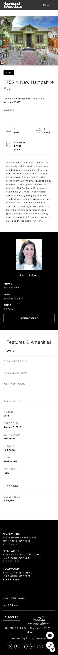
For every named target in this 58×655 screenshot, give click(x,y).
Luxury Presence (36, 638)
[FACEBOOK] (25, 646)
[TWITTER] (40, 646)
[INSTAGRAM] (9, 646)
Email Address (10, 605)
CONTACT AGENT (29, 318)
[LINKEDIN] (17, 646)
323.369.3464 (11, 287)
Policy (29, 631)
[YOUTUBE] (32, 646)
